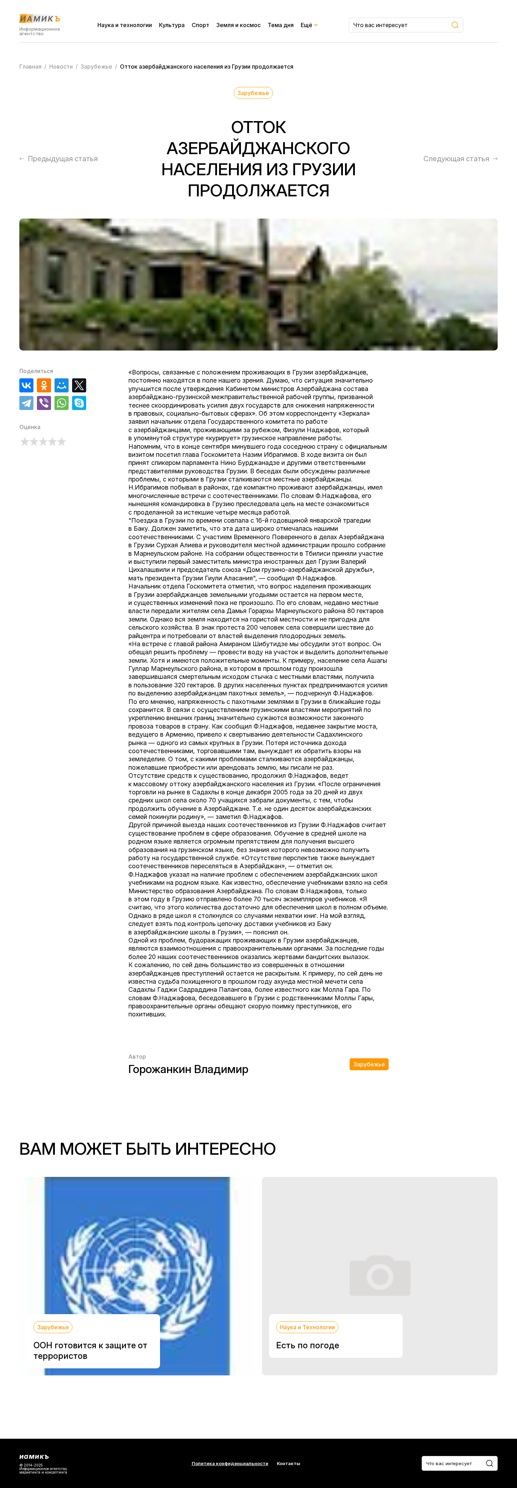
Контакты (288, 1463)
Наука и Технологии (307, 1327)
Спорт (200, 25)
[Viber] (44, 403)
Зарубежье (253, 92)
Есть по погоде (307, 1345)
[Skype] (79, 403)
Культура (172, 25)
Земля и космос (238, 25)
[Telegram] (26, 403)
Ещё (306, 25)
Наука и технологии (124, 25)
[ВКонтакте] (26, 385)
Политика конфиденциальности (230, 1463)
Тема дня (281, 25)
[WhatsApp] (62, 403)
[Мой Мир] (62, 385)
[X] (79, 385)
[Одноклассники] (44, 385)
